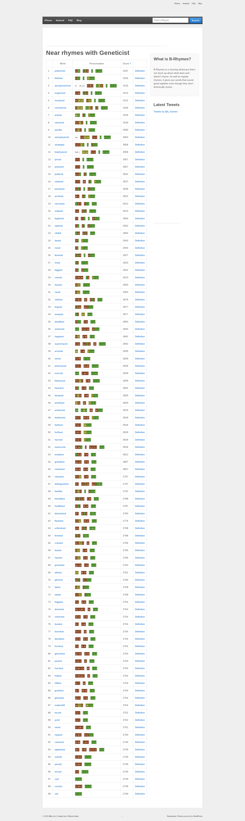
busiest (58, 624)
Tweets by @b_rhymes (166, 111)
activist (58, 115)
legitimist (59, 218)
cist (56, 793)
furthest (59, 432)
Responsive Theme (175, 816)
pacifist (58, 129)
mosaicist (59, 100)
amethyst (59, 402)
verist (57, 727)
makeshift (60, 705)
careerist (59, 742)
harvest (58, 439)
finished (59, 535)
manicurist (60, 447)
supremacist (61, 343)
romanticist (60, 107)
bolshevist (60, 417)
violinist (58, 299)
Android (186, 3)
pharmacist (60, 366)
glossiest (59, 697)
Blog (200, 3)
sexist (58, 358)
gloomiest (60, 653)
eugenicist (60, 93)
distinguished (61, 484)
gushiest (59, 690)
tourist (58, 712)
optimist (59, 225)
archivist (59, 196)
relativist (59, 181)
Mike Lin (52, 816)
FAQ (194, 3)
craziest (59, 543)
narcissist (59, 203)
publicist (59, 174)
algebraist (60, 749)
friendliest (60, 498)
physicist (59, 166)
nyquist (58, 734)
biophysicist (61, 152)
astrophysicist (62, 137)
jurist (57, 720)
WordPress (197, 816)
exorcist (59, 373)
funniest (59, 646)
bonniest (59, 631)
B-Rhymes (67, 8)
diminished (60, 513)
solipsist (59, 211)
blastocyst (60, 380)
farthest (59, 425)
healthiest (60, 506)
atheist (58, 572)
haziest (58, 557)
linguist (58, 307)
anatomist (60, 410)
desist (58, 240)
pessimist (59, 189)
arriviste (59, 351)
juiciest (58, 661)
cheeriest (59, 616)
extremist (59, 329)
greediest (59, 461)
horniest (59, 668)
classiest (59, 476)
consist (58, 786)
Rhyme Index (73, 816)
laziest (58, 550)
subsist (58, 757)
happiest (59, 336)
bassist (58, 284)
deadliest (59, 321)
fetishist (59, 78)
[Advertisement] (106, 38)
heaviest (59, 388)
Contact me (61, 816)
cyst (57, 779)
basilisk (58, 491)
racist (57, 292)
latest (57, 587)
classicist (59, 122)
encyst (58, 771)
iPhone (177, 3)
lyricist (58, 159)
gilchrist (59, 579)
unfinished (60, 528)
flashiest (59, 520)
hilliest (58, 683)
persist (58, 764)
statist (58, 594)
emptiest (59, 454)
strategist (59, 144)
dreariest (59, 609)
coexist (58, 277)
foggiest (59, 602)
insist (57, 262)
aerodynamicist (63, 85)
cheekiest (60, 469)
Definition (140, 70)
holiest (58, 675)
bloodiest (59, 638)
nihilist (58, 233)
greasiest (59, 565)
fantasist (59, 395)
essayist (59, 314)
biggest (58, 270)
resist (57, 248)
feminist (59, 255)
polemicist (60, 70)
